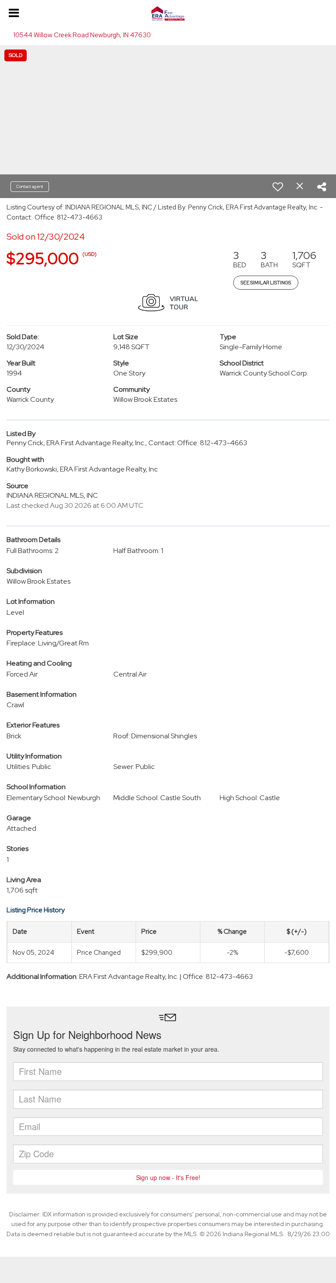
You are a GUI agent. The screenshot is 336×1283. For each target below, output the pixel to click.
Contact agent (29, 186)
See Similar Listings (266, 283)
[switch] (278, 186)
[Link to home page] (168, 13)
